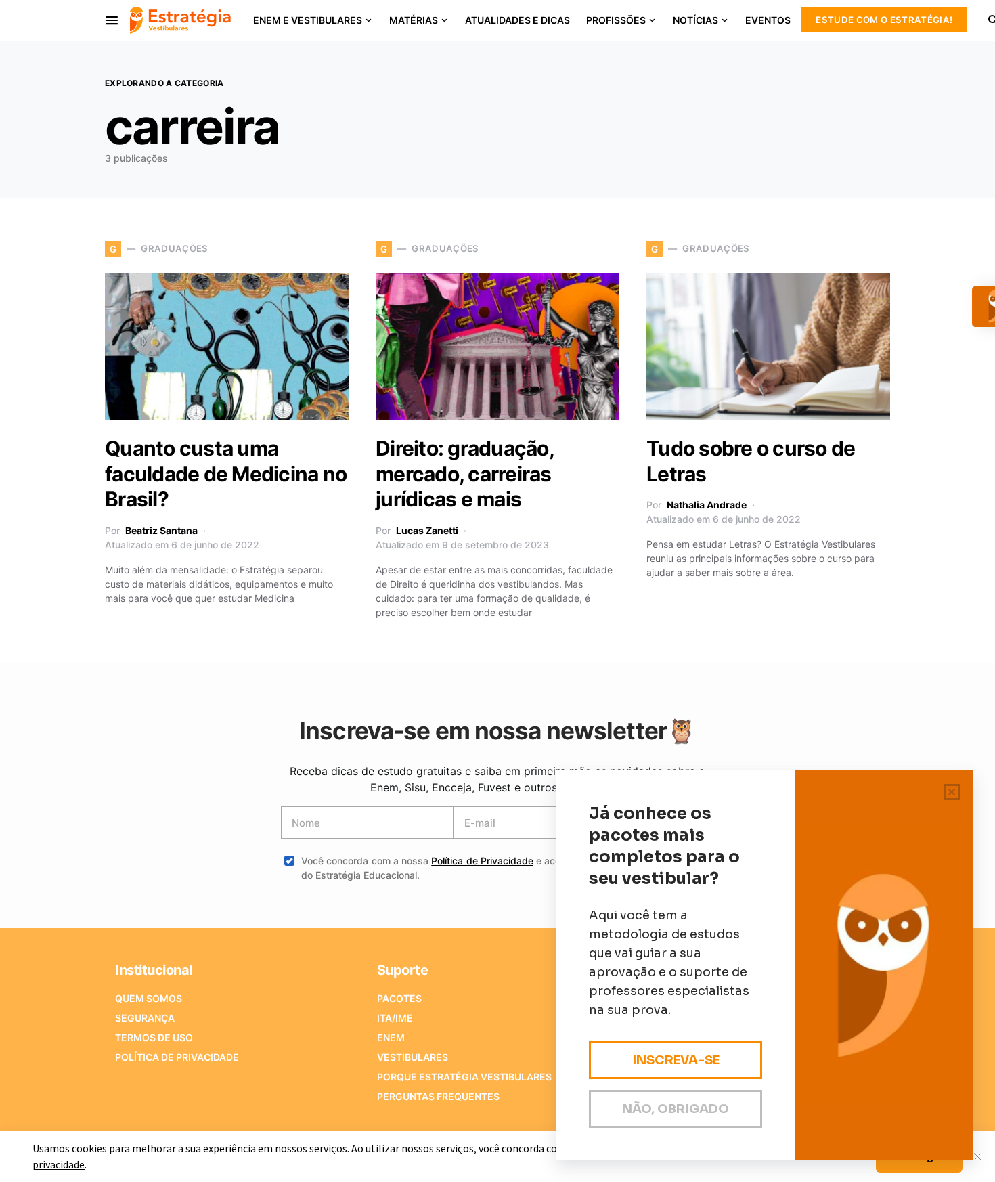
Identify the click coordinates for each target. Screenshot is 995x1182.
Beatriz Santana (161, 530)
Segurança (145, 1018)
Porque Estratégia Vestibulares (464, 1076)
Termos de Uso (154, 1037)
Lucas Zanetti (427, 530)
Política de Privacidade (482, 861)
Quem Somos (148, 998)
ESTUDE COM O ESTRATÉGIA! (884, 19)
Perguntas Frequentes (438, 1096)
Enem (391, 1037)
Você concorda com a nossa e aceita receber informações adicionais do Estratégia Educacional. (507, 868)
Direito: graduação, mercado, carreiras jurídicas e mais (465, 473)
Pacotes (399, 998)
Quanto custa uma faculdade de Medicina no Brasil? (226, 473)
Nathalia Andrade (707, 504)
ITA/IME (395, 1018)
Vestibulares (412, 1057)
